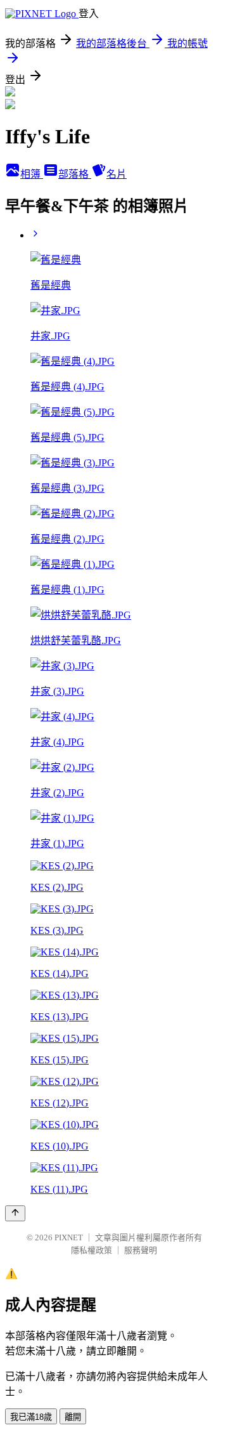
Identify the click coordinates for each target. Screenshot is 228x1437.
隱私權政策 (91, 1250)
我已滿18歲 (31, 1417)
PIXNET (68, 1237)
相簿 (31, 174)
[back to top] (15, 1213)
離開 (73, 1417)
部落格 (74, 174)
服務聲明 (140, 1250)
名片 (116, 174)
